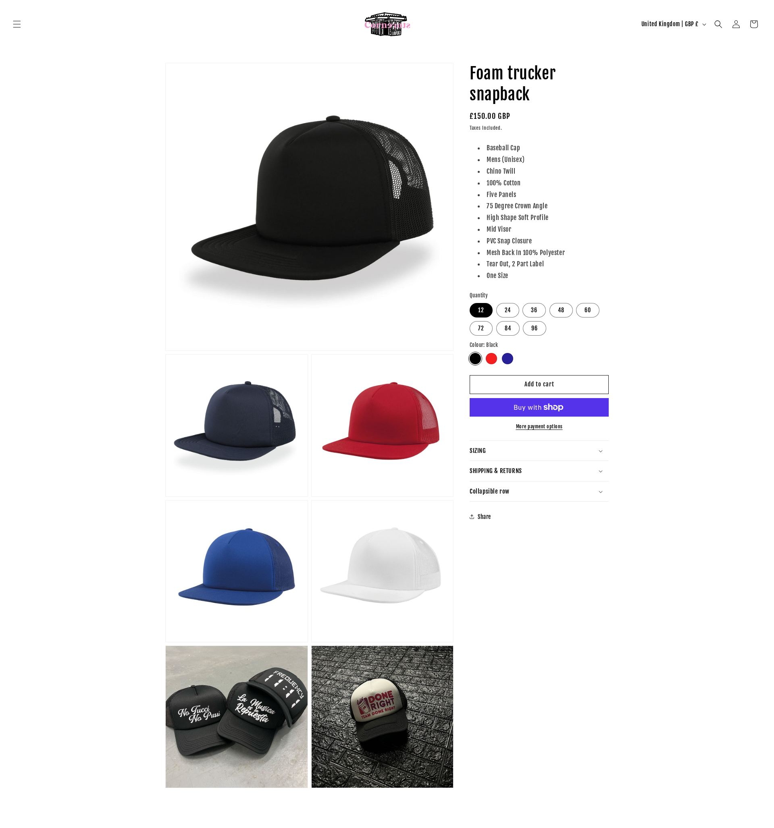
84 (508, 328)
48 (561, 310)
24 (508, 310)
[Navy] (507, 358)
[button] (17, 24)
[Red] (491, 358)
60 (588, 310)
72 (481, 328)
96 (534, 328)
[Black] (475, 358)
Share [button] (484, 516)
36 (534, 310)
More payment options (539, 426)
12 (481, 310)
